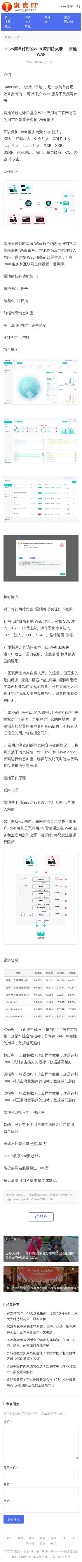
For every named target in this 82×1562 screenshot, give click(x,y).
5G (46, 21)
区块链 (68, 21)
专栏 (27, 26)
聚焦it (8, 37)
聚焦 (67, 17)
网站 (6, 1501)
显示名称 (10, 1467)
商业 (47, 17)
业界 (8, 21)
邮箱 (7, 1484)
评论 (7, 1421)
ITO (27, 21)
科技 (27, 17)
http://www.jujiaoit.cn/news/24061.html (30, 1199)
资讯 (8, 17)
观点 (8, 26)
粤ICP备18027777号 (57, 1557)
